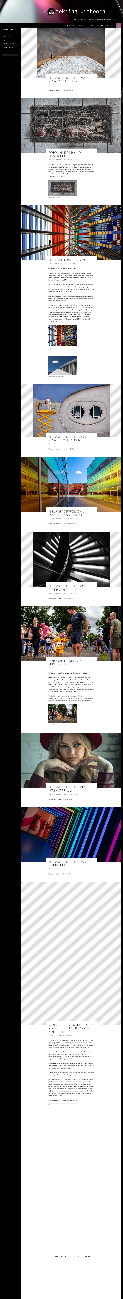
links (106, 25)
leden (112, 25)
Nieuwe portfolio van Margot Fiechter (67, 79)
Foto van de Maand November (64, 154)
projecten (100, 25)
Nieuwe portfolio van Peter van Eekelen (67, 587)
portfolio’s (6, 36)
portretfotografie (8, 47)
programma (81, 25)
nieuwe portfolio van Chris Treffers (67, 863)
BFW (4, 40)
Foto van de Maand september (64, 662)
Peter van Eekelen (68, 598)
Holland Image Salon (66, 260)
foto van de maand (8, 29)
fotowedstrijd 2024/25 (9, 43)
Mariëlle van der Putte (70, 523)
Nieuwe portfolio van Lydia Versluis (67, 788)
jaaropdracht (7, 33)
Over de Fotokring (69, 25)
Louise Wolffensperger (71, 85)
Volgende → (87, 1256)
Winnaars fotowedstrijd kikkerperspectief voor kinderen (70, 1028)
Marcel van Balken (69, 449)
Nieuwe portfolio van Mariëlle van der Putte (68, 513)
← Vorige (54, 1256)
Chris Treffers (67, 874)
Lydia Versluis (67, 799)
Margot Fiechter (68, 90)
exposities (91, 25)
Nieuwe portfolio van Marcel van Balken (67, 438)
